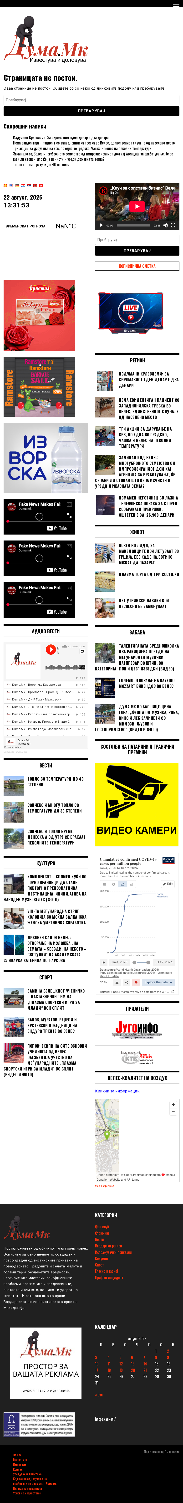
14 (145, 1364)
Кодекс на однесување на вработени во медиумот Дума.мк (34, 1481)
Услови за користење (27, 1492)
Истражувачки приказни (113, 1252)
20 (133, 1370)
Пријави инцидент (109, 1277)
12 (121, 1364)
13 (132, 1364)
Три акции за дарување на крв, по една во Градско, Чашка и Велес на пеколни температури (82, 148)
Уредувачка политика (27, 1473)
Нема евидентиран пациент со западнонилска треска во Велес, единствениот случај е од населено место (94, 143)
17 (96, 1370)
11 (108, 1364)
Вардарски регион (108, 1246)
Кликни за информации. (117, 1091)
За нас (17, 1454)
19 (121, 1370)
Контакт (18, 1469)
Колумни (101, 1258)
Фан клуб (102, 1227)
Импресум (19, 1464)
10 (97, 1364)
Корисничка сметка (137, 266)
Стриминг (102, 1233)
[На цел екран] (173, 225)
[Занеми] (165, 225)
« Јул (99, 1395)
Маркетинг (20, 1459)
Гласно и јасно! (106, 1271)
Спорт (99, 1265)
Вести (99, 1239)
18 (109, 1370)
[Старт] (101, 225)
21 (145, 1370)
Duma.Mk (9, 752)
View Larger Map (104, 1186)
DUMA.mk (21, 752)
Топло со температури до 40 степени (41, 164)
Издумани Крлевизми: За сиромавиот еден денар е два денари (61, 137)
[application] (137, 206)
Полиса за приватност (27, 1488)
